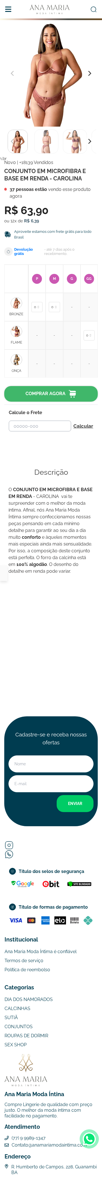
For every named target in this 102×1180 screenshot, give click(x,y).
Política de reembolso (27, 969)
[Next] (89, 141)
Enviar (75, 803)
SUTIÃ (11, 1017)
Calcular (83, 426)
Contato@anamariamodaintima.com (49, 1145)
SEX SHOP (16, 1044)
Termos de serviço (24, 960)
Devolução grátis (23, 251)
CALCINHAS (17, 1008)
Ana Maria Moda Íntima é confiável (40, 951)
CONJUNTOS (19, 1026)
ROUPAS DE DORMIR (26, 1035)
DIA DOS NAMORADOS (29, 999)
